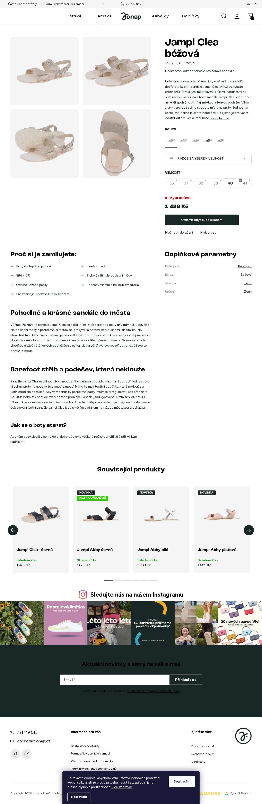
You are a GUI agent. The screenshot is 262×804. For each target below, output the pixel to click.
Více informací (121, 787)
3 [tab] (126, 580)
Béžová (246, 275)
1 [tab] (108, 580)
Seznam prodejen (203, 754)
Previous (13, 530)
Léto (248, 283)
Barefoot (245, 266)
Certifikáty (198, 762)
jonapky (27, 754)
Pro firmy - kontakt (203, 746)
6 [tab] (153, 580)
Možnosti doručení (179, 232)
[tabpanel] (171, 140)
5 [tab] (144, 580)
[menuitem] (74, 16)
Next (249, 530)
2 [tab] (117, 580)
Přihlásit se (186, 679)
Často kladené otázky (22, 4)
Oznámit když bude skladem (201, 220)
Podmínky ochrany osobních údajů (93, 768)
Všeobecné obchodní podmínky (92, 761)
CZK (250, 4)
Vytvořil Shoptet (241, 793)
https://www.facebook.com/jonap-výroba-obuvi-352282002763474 (15, 754)
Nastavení (79, 797)
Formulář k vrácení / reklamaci (64, 4)
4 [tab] (135, 580)
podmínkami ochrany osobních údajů (153, 691)
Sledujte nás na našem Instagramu (136, 594)
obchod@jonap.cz (33, 741)
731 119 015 (27, 732)
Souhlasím (182, 781)
